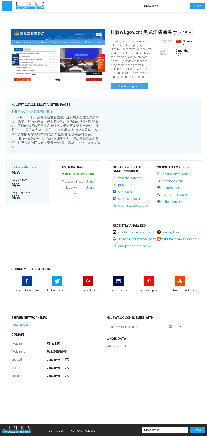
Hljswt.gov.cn (119, 41)
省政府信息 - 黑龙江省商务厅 (32, 111)
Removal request (83, 430)
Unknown (92, 181)
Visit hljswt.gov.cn (129, 86)
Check (197, 5)
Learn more (69, 193)
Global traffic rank (24, 167)
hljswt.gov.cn (20, 325)
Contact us (56, 430)
